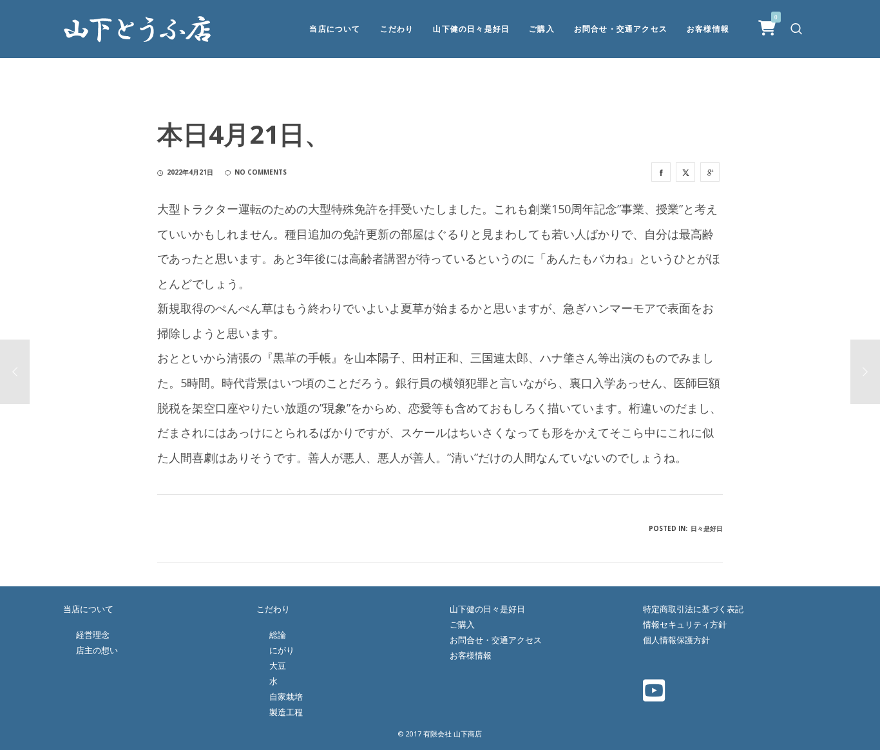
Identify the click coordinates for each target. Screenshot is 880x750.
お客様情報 (471, 655)
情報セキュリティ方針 (685, 624)
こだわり (273, 609)
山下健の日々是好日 (487, 609)
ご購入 (462, 624)
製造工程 (286, 712)
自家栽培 (286, 696)
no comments (260, 172)
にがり (281, 650)
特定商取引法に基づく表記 (693, 609)
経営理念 (93, 634)
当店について (88, 609)
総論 (277, 634)
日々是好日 (707, 528)
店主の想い (97, 650)
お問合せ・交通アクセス (496, 640)
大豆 (277, 665)
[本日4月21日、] (661, 172)
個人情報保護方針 (676, 640)
